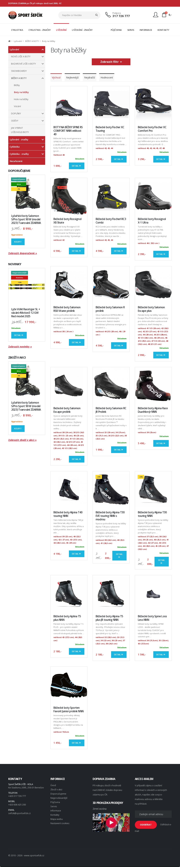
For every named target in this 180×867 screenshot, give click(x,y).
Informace (55, 810)
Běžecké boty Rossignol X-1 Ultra (152, 220)
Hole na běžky (21, 99)
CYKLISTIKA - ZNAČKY (39, 29)
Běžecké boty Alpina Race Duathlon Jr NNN (153, 410)
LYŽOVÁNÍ (61, 29)
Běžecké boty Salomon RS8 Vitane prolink (67, 309)
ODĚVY (14, 120)
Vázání (17, 106)
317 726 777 (121, 16)
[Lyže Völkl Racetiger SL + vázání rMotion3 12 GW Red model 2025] (26, 286)
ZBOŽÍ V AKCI (17, 357)
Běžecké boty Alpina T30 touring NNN (152, 514)
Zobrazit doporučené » (22, 253)
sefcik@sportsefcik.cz (19, 813)
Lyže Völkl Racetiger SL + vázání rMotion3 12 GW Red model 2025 (25, 312)
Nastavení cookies (59, 823)
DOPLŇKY (16, 113)
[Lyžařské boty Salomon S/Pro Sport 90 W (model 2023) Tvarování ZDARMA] (26, 193)
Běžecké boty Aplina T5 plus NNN (67, 618)
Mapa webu (56, 819)
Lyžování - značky (19, 139)
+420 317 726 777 (17, 796)
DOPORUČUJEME (19, 171)
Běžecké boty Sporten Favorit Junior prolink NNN (68, 709)
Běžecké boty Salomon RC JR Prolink (111, 410)
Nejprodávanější (58, 797)
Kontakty (54, 814)
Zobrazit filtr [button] (110, 62)
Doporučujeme (58, 793)
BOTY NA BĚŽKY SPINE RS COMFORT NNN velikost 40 (68, 130)
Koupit (18, 241)
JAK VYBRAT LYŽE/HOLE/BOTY (20, 130)
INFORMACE (146, 29)
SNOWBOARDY (19, 70)
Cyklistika (15, 146)
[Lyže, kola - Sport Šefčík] (25, 15)
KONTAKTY (163, 29)
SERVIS (130, 29)
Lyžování (14, 49)
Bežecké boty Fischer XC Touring (110, 129)
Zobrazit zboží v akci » (22, 440)
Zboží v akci (56, 789)
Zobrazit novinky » (20, 346)
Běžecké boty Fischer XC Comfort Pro (152, 129)
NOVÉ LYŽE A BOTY (20, 56)
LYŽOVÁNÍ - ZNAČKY (82, 29)
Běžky (17, 85)
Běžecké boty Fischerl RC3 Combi (111, 220)
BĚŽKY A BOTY (19, 78)
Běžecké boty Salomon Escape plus (151, 309)
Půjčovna (55, 802)
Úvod (53, 785)
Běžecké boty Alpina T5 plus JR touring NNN (109, 618)
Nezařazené (16, 161)
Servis (53, 806)
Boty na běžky (21, 92)
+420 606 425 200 (17, 804)
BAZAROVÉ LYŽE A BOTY (23, 63)
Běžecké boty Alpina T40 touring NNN (67, 514)
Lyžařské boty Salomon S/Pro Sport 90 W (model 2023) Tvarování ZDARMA (26, 219)
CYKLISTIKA (17, 29)
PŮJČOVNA (116, 29)
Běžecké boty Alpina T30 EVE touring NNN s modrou (110, 516)
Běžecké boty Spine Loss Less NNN (152, 618)
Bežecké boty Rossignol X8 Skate (67, 220)
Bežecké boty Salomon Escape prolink (67, 410)
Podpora (116, 13)
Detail (17, 335)
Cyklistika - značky (19, 153)
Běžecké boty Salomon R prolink (110, 309)
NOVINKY (14, 264)
